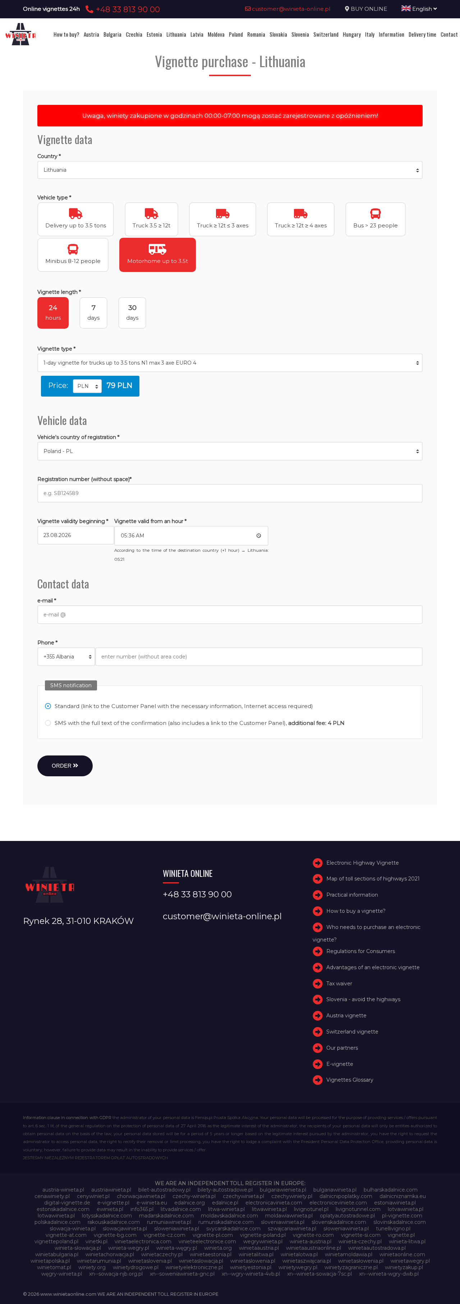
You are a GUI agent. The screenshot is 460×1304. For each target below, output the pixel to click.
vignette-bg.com (115, 1235)
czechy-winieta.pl (194, 1196)
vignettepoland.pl (56, 1241)
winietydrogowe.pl (135, 1267)
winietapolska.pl (50, 1261)
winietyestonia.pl (250, 1267)
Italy (369, 34)
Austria (91, 34)
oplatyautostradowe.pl (347, 1215)
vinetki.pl (96, 1241)
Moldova (216, 34)
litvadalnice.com (181, 1209)
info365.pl (141, 1209)
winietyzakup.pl (404, 1267)
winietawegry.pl (410, 1261)
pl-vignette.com (402, 1215)
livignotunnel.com (358, 1209)
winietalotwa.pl (299, 1254)
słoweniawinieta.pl (346, 1228)
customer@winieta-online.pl (290, 8)
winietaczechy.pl (162, 1254)
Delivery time (422, 34)
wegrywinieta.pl (262, 1241)
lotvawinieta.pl (405, 1209)
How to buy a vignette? (356, 911)
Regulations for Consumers (360, 951)
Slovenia (300, 34)
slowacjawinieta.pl (125, 1228)
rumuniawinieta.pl (169, 1222)
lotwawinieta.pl (56, 1215)
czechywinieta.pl (243, 1196)
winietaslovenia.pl (150, 1261)
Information (391, 34)
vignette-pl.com (213, 1235)
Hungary (352, 34)
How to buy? (66, 34)
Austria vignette (346, 1015)
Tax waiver (339, 983)
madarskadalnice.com (166, 1215)
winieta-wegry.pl (128, 1248)
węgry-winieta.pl (61, 1274)
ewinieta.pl (110, 1209)
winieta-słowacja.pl (78, 1248)
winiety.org (92, 1267)
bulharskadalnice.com (391, 1190)
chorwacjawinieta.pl (141, 1196)
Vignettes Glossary (349, 1080)
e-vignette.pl (113, 1202)
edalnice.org (189, 1202)
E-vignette (339, 1064)
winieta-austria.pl (310, 1241)
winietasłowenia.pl (360, 1261)
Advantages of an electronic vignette (373, 967)
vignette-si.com (361, 1235)
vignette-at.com (66, 1235)
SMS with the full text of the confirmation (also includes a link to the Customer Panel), (200, 723)
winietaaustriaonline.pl (313, 1248)
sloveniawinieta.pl (282, 1222)
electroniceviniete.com (338, 1202)
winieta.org (218, 1248)
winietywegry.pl (298, 1267)
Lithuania (176, 34)
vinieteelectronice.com (207, 1241)
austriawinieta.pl (111, 1190)
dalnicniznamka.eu (403, 1196)
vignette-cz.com (164, 1235)
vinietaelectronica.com (143, 1241)
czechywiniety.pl (291, 1196)
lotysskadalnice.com (107, 1215)
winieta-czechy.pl (360, 1241)
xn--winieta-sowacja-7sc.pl (319, 1274)
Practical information (352, 895)
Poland (236, 34)
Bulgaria (112, 34)
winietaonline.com (402, 1254)
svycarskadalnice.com (233, 1228)
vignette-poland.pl (263, 1235)
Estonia (154, 34)
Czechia (134, 34)
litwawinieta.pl (269, 1209)
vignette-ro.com (313, 1235)
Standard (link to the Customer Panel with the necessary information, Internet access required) (184, 706)
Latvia (196, 34)
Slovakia (278, 34)
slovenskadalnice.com (339, 1222)
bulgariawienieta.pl (283, 1190)
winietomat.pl (54, 1267)
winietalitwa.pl (256, 1254)
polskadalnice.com (57, 1222)
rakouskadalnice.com (114, 1222)
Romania (256, 34)
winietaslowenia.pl (252, 1261)
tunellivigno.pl (393, 1228)
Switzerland (326, 34)
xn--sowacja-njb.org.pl (116, 1274)
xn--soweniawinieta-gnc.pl (182, 1274)
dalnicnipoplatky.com (345, 1196)
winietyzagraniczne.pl (351, 1267)
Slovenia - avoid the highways (363, 999)
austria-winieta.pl (63, 1190)
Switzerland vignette (352, 1031)
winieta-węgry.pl (176, 1248)
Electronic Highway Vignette (362, 863)
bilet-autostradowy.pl (164, 1190)
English (422, 8)
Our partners (342, 1048)
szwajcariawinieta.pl (292, 1228)
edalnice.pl (225, 1202)
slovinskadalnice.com (399, 1222)
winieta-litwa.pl (407, 1241)
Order (62, 766)
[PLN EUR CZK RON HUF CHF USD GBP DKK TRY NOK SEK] (87, 386)
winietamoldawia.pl (348, 1254)
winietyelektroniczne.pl (194, 1267)
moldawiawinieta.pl (289, 1215)
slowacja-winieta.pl (73, 1228)
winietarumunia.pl (99, 1261)
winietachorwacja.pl (110, 1254)
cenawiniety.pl (52, 1196)
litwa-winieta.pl (226, 1209)
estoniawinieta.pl (395, 1202)
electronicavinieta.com (273, 1202)
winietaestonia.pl (210, 1254)
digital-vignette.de (67, 1202)
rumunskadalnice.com (226, 1222)
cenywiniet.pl (93, 1196)
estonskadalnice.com (63, 1209)
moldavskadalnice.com (229, 1215)
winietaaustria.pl (259, 1248)
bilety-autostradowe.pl (225, 1190)
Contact (449, 34)
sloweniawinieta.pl (176, 1228)
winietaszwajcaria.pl (306, 1261)
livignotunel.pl (311, 1209)
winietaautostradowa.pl (377, 1248)
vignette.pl (401, 1235)
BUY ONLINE (369, 8)
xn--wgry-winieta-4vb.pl (251, 1274)
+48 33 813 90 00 (126, 9)
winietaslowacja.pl (201, 1261)
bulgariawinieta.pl (334, 1190)
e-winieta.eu (152, 1202)
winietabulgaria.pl (56, 1254)
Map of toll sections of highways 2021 (373, 878)
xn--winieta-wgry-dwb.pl (389, 1274)
